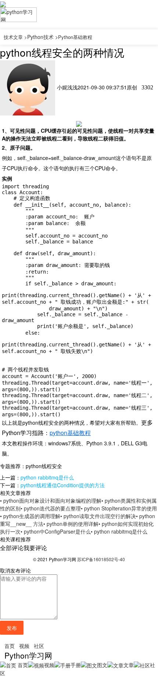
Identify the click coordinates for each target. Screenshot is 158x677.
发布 (12, 627)
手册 (76, 665)
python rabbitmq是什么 (47, 477)
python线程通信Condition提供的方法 (63, 485)
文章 (128, 665)
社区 (39, 645)
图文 (102, 665)
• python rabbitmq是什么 (119, 531)
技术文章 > (15, 36)
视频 (24, 645)
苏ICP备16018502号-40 (101, 559)
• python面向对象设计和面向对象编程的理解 (50, 500)
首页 (9, 645)
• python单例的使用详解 (70, 523)
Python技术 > (42, 36)
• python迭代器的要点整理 (51, 508)
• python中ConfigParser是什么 (56, 531)
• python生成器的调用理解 (30, 516)
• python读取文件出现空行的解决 (98, 516)
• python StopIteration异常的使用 (119, 508)
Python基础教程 (75, 36)
